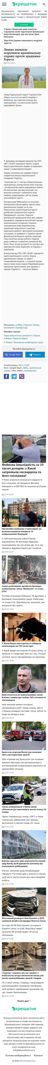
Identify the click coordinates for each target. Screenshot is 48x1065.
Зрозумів (24, 25)
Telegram (37, 355)
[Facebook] (6, 376)
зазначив (15, 97)
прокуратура (30, 371)
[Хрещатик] (24, 4)
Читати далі (23, 1001)
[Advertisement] (24, 132)
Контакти (38, 1056)
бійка (25, 368)
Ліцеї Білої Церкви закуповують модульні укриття (23, 42)
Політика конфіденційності (18, 1056)
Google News (15, 355)
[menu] (4, 4)
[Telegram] (14, 376)
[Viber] (21, 376)
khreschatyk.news (28, 1061)
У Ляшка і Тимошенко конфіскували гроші (23, 342)
